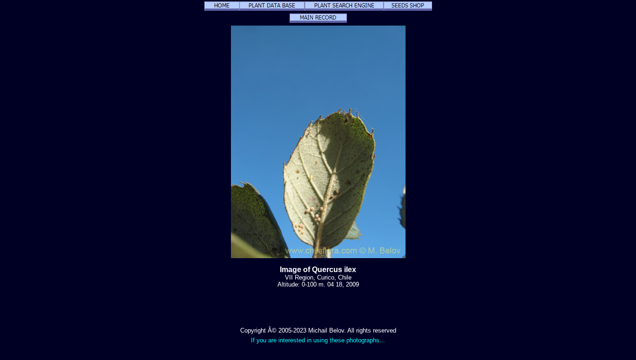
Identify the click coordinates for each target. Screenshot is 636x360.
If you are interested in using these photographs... (318, 340)
